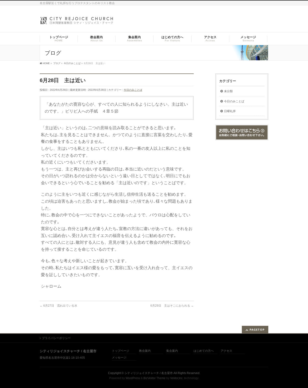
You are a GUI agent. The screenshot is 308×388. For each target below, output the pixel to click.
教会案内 (145, 350)
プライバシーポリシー (56, 338)
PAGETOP (257, 329)
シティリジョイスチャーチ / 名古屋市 (148, 373)
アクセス (226, 350)
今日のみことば (133, 89)
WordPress (133, 378)
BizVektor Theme (154, 378)
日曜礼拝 (230, 111)
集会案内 (172, 350)
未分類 (228, 91)
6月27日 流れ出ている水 (58, 305)
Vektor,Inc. (176, 378)
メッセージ (119, 357)
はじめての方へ (203, 350)
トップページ (120, 350)
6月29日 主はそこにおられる (172, 305)
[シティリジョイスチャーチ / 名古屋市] (77, 22)
